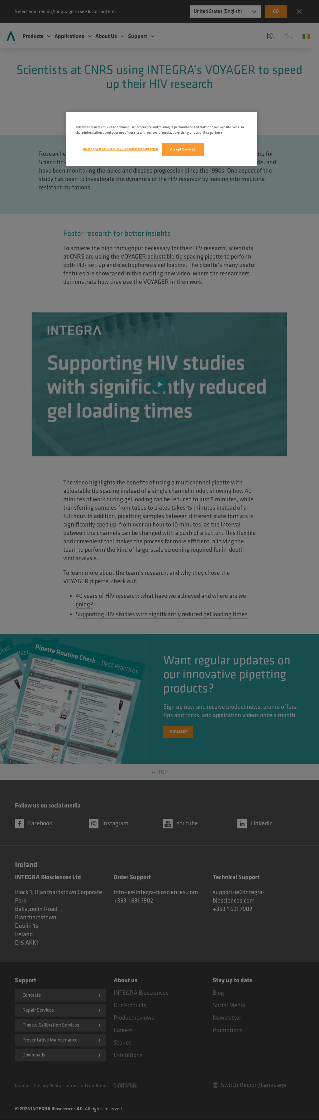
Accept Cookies (182, 149)
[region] (161, 139)
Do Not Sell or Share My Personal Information (120, 149)
